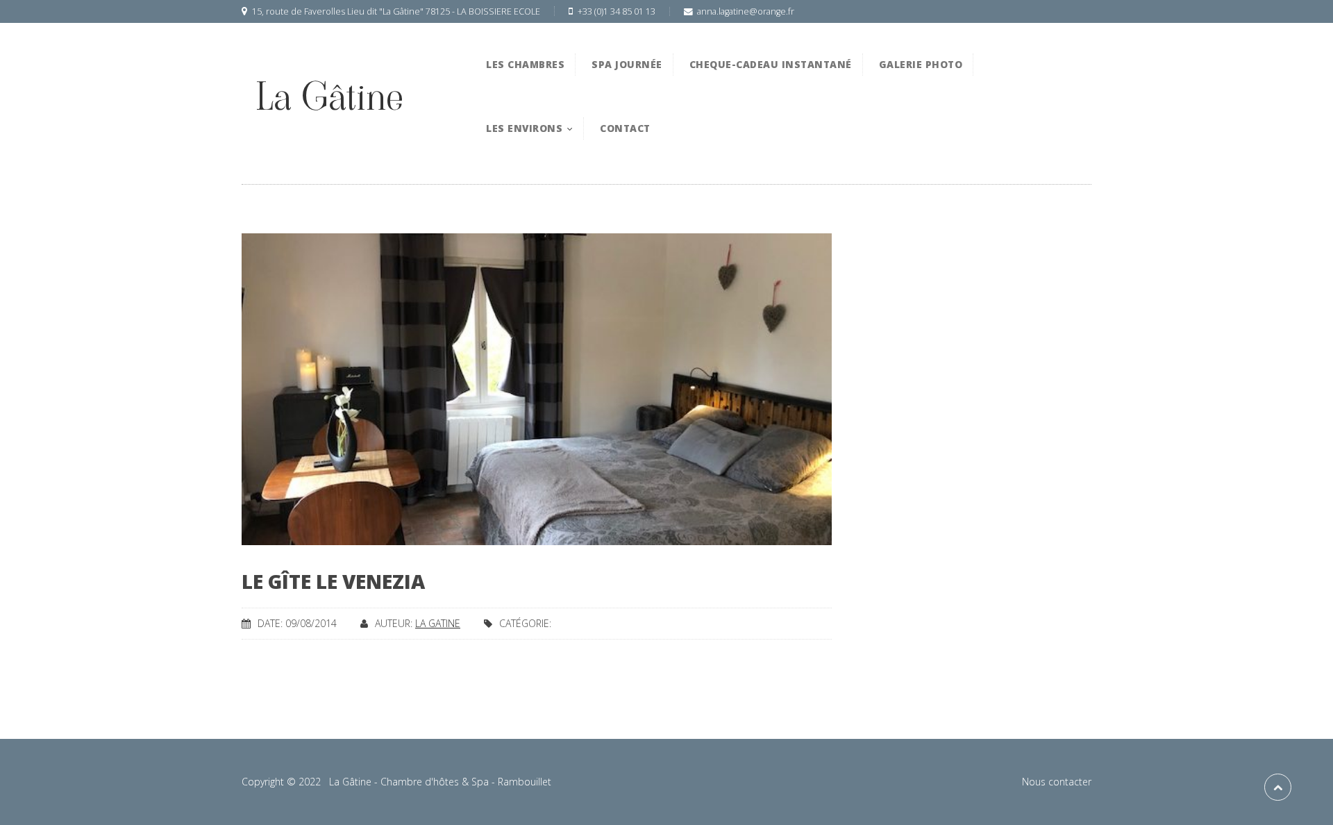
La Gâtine (329, 96)
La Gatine (437, 623)
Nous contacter (1056, 781)
